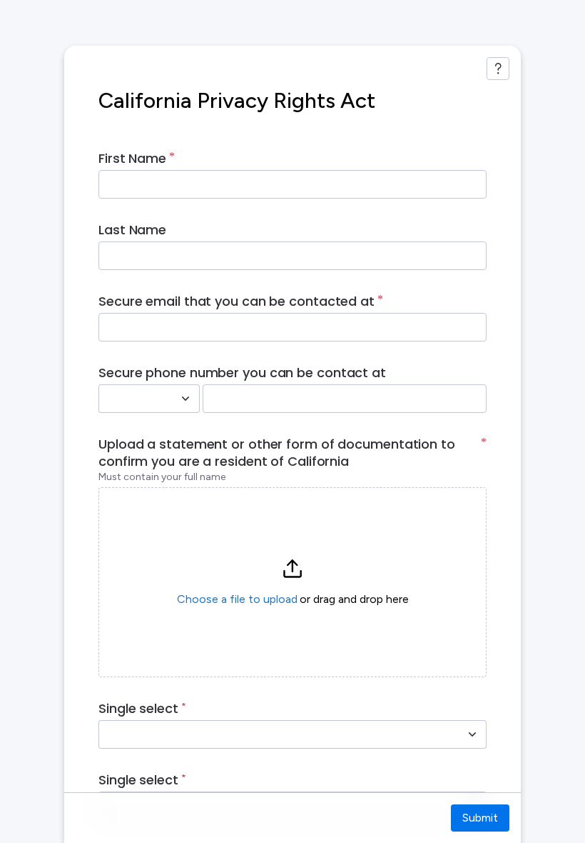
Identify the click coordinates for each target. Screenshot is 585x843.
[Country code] (185, 398)
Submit (480, 817)
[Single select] (472, 734)
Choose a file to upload (237, 599)
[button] (292, 582)
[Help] (498, 68)
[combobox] (133, 398)
